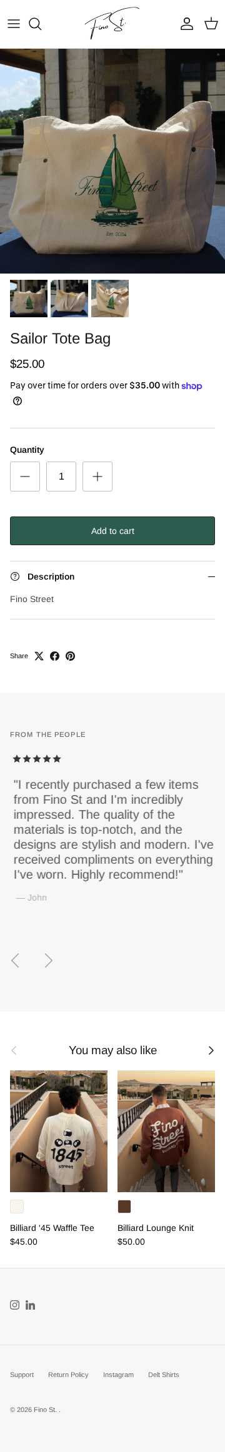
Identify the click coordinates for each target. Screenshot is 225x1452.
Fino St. (46, 1409)
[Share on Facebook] (54, 656)
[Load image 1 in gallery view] (112, 161)
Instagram (118, 1374)
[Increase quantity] (97, 476)
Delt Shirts (163, 1374)
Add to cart (112, 531)
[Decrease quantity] (25, 476)
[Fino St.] (112, 24)
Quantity (27, 450)
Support (22, 1374)
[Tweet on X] (39, 656)
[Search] (41, 23)
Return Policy (68, 1374)
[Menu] (14, 23)
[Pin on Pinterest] (70, 656)
